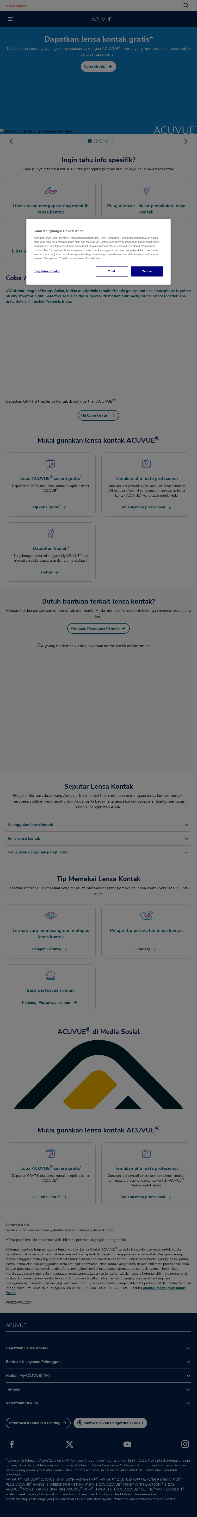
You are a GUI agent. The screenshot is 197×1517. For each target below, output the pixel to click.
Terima (147, 271)
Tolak (112, 271)
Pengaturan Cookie (47, 271)
